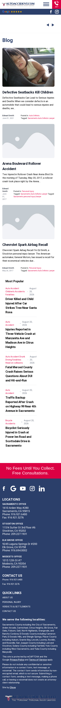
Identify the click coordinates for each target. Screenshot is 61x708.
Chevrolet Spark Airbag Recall (25, 245)
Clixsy (13, 687)
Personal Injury (28, 191)
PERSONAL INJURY (11, 602)
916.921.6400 (16, 579)
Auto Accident (12, 288)
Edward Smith (8, 116)
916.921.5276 (13, 584)
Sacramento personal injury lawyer (27, 197)
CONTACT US (9, 611)
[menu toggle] (46, 4)
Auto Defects (34, 116)
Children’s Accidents (15, 291)
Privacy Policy (17, 659)
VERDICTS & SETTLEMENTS (16, 606)
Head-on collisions (14, 363)
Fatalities (9, 294)
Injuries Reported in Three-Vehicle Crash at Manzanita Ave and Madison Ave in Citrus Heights (20, 338)
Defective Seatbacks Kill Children (27, 92)
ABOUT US (7, 597)
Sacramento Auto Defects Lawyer (41, 118)
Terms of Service (38, 659)
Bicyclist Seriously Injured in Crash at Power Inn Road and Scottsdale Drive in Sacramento (18, 436)
